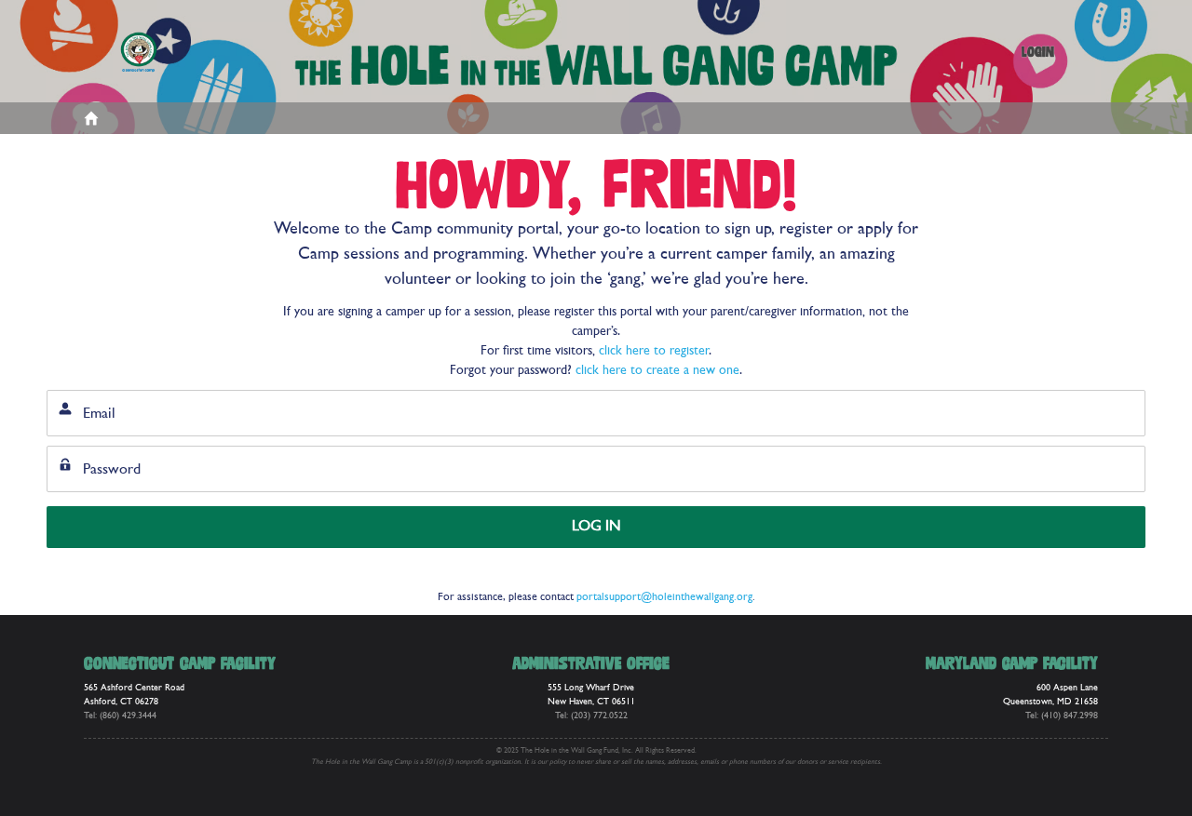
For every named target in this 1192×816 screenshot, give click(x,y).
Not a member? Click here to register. (1049, 571)
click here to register (654, 351)
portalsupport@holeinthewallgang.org (664, 597)
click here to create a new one (657, 371)
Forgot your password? (104, 571)
